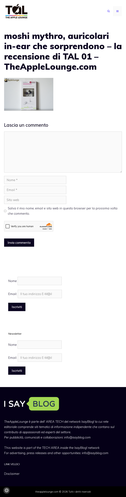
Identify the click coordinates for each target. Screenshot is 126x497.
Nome (12, 281)
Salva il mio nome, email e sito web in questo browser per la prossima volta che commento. (62, 210)
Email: (13, 294)
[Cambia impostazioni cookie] (6, 490)
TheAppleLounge (16, 422)
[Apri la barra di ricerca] (108, 11)
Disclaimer (12, 474)
